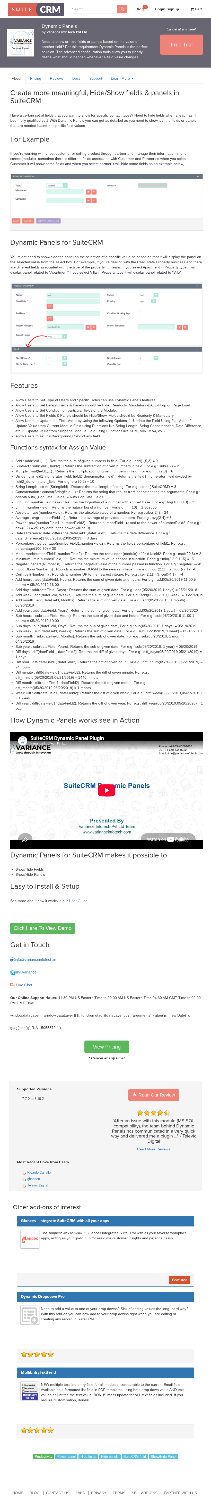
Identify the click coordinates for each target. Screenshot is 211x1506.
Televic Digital (37, 1185)
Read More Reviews (153, 1149)
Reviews (57, 78)
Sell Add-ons (144, 1493)
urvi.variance (26, 972)
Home (17, 1493)
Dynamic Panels (59, 26)
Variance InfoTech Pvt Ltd (67, 32)
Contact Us (57, 1493)
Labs (80, 1493)
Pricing (35, 78)
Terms (119, 1493)
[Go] (122, 9)
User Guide (78, 901)
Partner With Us (180, 1493)
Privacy (98, 1493)
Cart (198, 9)
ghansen (33, 1179)
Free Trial (181, 44)
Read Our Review (156, 1095)
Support (95, 78)
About (16, 78)
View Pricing (107, 1047)
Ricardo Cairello (38, 1172)
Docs (76, 78)
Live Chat (24, 985)
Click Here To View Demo (43, 928)
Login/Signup (167, 9)
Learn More (121, 78)
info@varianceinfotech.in (35, 959)
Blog (141, 8)
